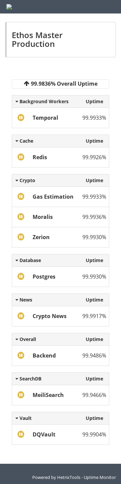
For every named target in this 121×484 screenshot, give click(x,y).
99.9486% (94, 355)
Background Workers (43, 101)
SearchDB (29, 378)
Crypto (26, 180)
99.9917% (94, 316)
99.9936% (94, 217)
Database (29, 260)
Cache (25, 141)
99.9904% (94, 434)
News (25, 299)
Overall (27, 339)
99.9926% (94, 157)
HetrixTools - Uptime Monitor (86, 477)
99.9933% (94, 117)
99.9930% (94, 237)
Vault (25, 418)
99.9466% (94, 395)
